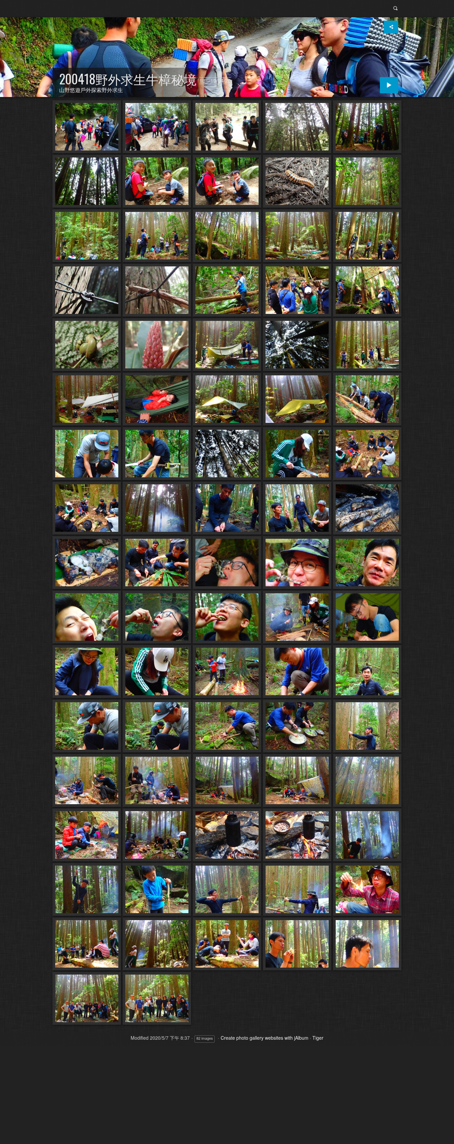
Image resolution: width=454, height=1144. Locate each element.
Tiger (317, 1037)
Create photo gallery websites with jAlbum (264, 1037)
